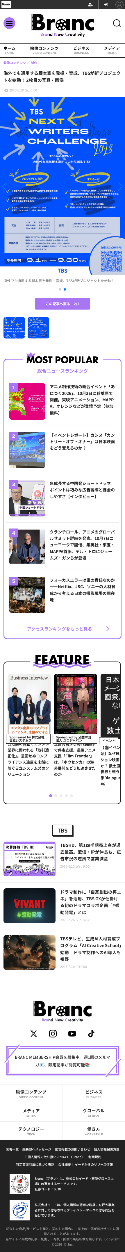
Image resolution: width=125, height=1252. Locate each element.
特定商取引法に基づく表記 (35, 1164)
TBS (62, 830)
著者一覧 (12, 1149)
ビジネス (81, 50)
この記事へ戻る (62, 303)
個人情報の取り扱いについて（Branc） (56, 1156)
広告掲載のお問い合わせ (72, 1149)
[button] (19, 188)
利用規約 (94, 1156)
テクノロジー (31, 1131)
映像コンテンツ (44, 50)
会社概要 (64, 1164)
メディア (112, 50)
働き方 (94, 1131)
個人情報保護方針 (106, 1149)
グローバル (94, 1112)
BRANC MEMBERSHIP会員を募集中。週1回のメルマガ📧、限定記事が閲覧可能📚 (62, 1061)
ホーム (9, 50)
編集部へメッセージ (36, 1149)
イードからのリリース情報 (94, 1164)
